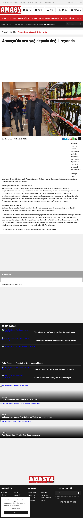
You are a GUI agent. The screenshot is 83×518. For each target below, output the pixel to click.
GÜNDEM (13, 18)
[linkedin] (68, 139)
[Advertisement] (41, 63)
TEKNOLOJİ (45, 24)
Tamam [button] (16, 512)
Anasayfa (5, 32)
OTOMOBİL (64, 18)
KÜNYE (43, 500)
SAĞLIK (36, 24)
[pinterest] (71, 139)
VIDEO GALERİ (14, 2)
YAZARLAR (30, 2)
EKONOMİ (34, 18)
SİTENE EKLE (32, 500)
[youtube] (71, 502)
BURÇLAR (23, 2)
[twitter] (65, 139)
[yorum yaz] (76, 139)
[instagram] (68, 502)
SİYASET (72, 18)
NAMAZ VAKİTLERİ (49, 2)
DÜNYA (20, 18)
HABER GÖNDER (46, 498)
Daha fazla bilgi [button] (16, 508)
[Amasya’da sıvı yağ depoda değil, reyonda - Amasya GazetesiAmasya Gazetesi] (13, 10)
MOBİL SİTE (32, 492)
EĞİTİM (26, 18)
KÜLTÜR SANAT (44, 18)
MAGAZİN (55, 18)
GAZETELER (38, 2)
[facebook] (63, 139)
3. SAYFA (5, 18)
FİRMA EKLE (32, 495)
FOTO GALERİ (5, 2)
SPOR (79, 18)
